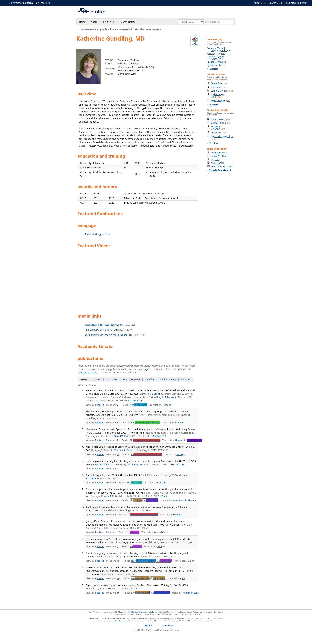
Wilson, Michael (222, 90)
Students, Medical (217, 61)
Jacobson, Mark (219, 152)
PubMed (99, 404)
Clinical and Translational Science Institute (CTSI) (137, 612)
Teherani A (170, 397)
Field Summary (168, 379)
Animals (186, 500)
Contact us (168, 625)
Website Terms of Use (123, 621)
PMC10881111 (135, 400)
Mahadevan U (134, 464)
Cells (193, 500)
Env (145, 422)
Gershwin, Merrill (222, 137)
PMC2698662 (160, 496)
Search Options (128, 21)
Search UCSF (275, 2)
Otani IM (118, 436)
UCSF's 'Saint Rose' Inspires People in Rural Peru (108, 335)
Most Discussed (131, 379)
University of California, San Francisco (29, 2)
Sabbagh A (158, 393)
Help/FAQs (108, 21)
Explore (214, 68)
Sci (133, 532)
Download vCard (127, 73)
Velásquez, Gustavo (221, 166)
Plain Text (186, 379)
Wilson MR (119, 450)
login (146, 369)
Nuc (143, 560)
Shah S (95, 464)
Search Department (220, 170)
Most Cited (112, 379)
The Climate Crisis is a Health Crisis (102, 329)
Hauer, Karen (220, 119)
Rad (163, 560)
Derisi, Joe (219, 86)
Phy (150, 500)
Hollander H (92, 478)
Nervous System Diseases (215, 57)
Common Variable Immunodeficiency (219, 49)
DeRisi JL (131, 450)
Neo (138, 404)
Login (84, 29)
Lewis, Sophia (218, 156)
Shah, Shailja (220, 100)
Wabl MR (109, 496)
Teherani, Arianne (218, 127)
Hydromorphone (216, 65)
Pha (160, 592)
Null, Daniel (217, 162)
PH (193, 440)
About (94, 21)
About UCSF (260, 2)
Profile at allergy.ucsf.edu (97, 234)
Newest (84, 379)
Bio (136, 500)
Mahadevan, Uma (217, 95)
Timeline (150, 379)
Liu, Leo (215, 159)
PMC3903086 (177, 464)
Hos (134, 482)
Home (82, 21)
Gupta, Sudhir (220, 122)
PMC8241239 (159, 436)
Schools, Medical (216, 53)
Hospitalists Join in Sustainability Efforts (104, 324)
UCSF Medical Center (296, 2)
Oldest (97, 379)
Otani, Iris (219, 83)
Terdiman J (106, 464)
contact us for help (88, 372)
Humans (166, 404)
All (145, 440)
